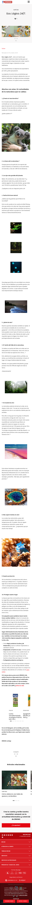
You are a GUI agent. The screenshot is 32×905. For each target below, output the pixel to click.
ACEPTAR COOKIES (23, 901)
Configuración (16, 898)
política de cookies (23, 895)
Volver (3, 48)
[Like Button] (15, 19)
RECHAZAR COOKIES (9, 901)
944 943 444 (27, 834)
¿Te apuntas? (16, 825)
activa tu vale (20, 685)
